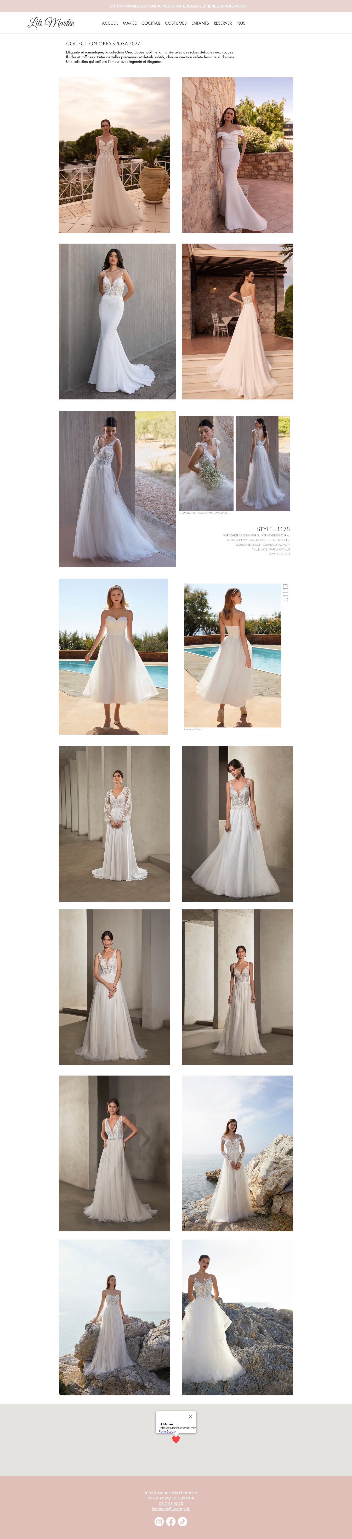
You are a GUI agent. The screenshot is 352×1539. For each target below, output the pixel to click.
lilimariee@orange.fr (171, 1509)
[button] (114, 155)
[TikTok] (182, 1521)
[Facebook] (171, 1521)
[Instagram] (159, 1521)
